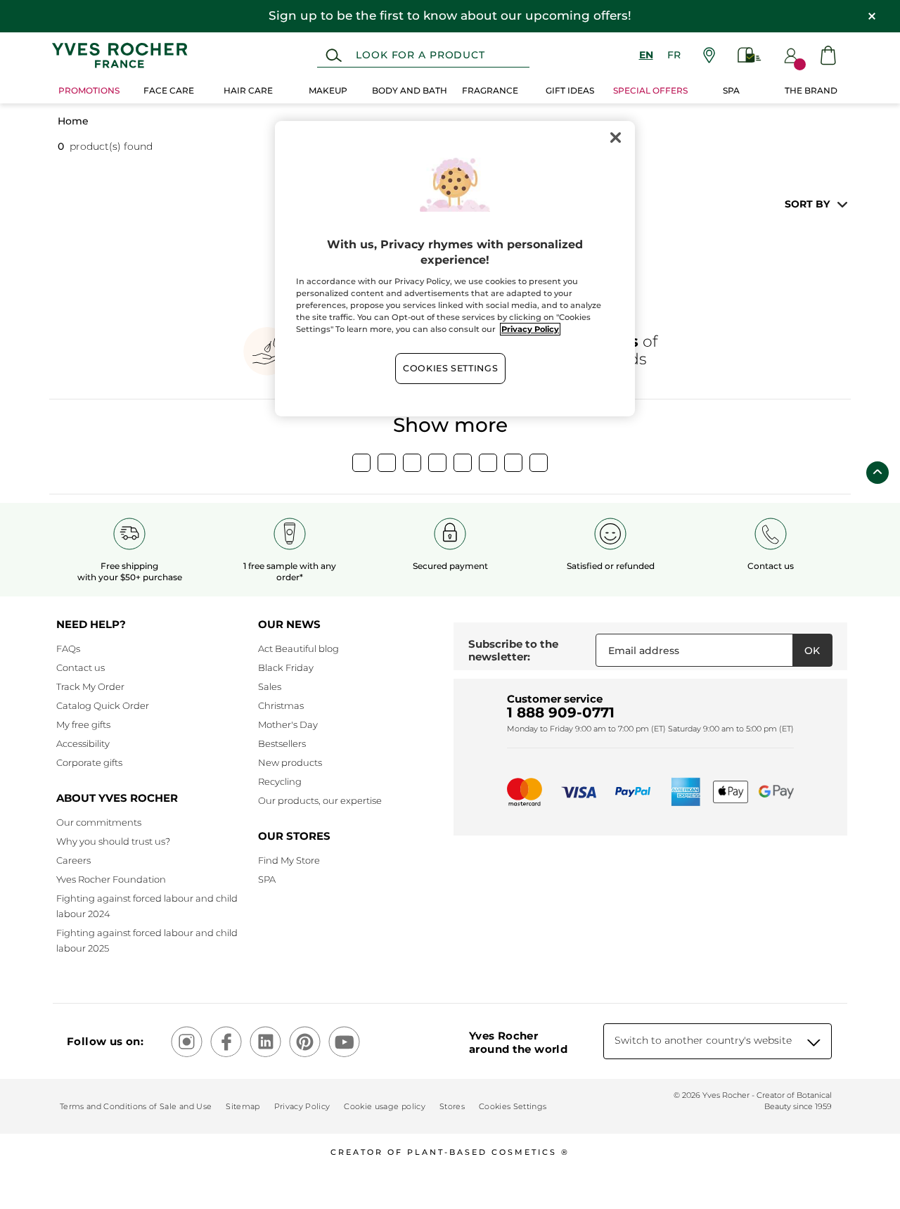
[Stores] (709, 55)
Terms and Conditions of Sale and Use (136, 1106)
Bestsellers (282, 743)
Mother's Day (288, 724)
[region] (455, 268)
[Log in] (791, 55)
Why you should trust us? (113, 841)
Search (334, 56)
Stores (452, 1106)
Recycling (280, 781)
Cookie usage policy (384, 1106)
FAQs (68, 648)
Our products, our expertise (320, 800)
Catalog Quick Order (102, 705)
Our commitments (98, 822)
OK (812, 650)
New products (290, 762)
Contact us (80, 667)
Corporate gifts (89, 762)
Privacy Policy (302, 1106)
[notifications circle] (800, 64)
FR (674, 54)
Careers (73, 860)
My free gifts (83, 724)
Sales (269, 686)
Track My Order (90, 686)
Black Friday (286, 667)
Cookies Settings (450, 368)
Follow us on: (105, 1041)
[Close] (615, 137)
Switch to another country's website (703, 1040)
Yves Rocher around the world (518, 1042)
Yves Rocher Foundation (111, 879)
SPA (267, 879)
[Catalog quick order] (749, 55)
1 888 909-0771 (561, 712)
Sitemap (242, 1106)
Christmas (281, 705)
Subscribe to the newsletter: (513, 650)
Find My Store (289, 860)
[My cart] (828, 55)
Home (73, 121)
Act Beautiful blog (298, 648)
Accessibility (83, 743)
